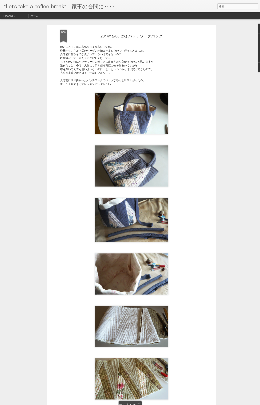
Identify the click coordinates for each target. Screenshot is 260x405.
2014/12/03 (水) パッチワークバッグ (131, 36)
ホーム (34, 15)
